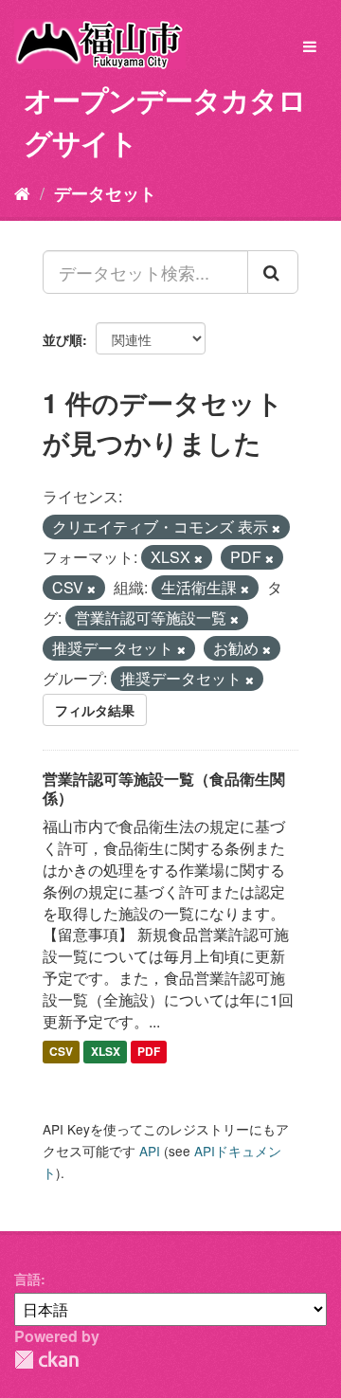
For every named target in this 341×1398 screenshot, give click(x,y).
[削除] (276, 528)
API (149, 1150)
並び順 (62, 339)
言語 (27, 1278)
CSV (61, 1052)
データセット (105, 193)
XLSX (105, 1052)
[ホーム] (22, 192)
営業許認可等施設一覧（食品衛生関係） (164, 788)
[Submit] (272, 272)
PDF (148, 1052)
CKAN (46, 1360)
